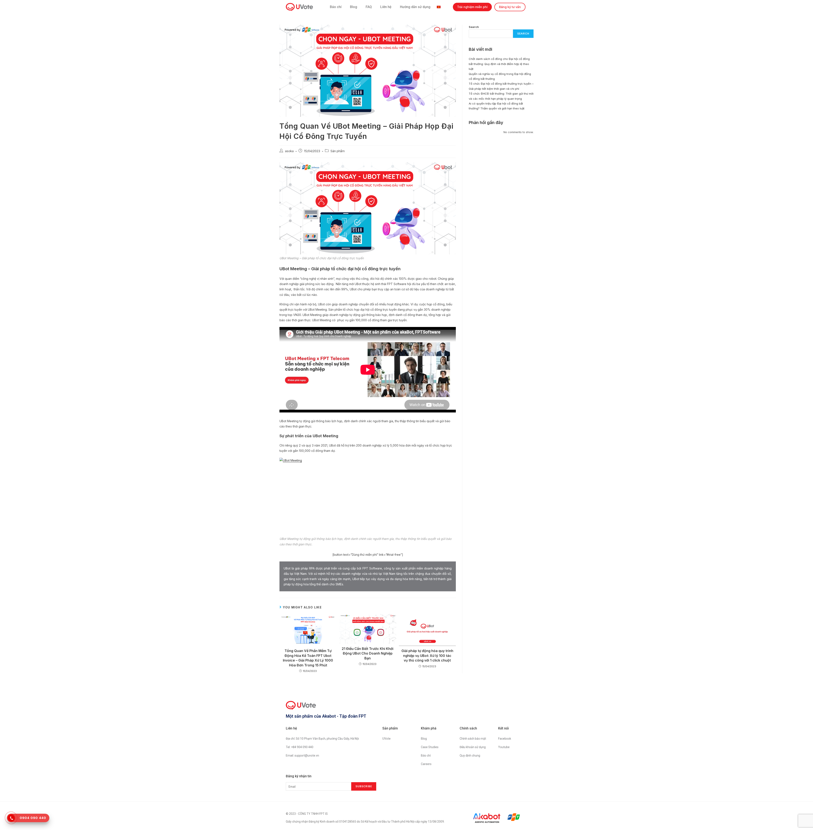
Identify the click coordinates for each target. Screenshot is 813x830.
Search (474, 27)
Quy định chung (470, 755)
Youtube (504, 747)
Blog (353, 7)
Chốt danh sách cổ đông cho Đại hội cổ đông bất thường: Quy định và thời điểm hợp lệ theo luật (499, 63)
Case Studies (429, 747)
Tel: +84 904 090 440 (299, 747)
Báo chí (336, 7)
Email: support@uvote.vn (302, 755)
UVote (386, 738)
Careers (426, 764)
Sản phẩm (337, 151)
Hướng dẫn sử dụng (415, 7)
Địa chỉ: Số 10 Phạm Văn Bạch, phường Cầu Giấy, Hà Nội (322, 738)
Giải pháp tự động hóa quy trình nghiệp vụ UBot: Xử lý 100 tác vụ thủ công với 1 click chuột (427, 655)
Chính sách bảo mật (473, 738)
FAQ (369, 7)
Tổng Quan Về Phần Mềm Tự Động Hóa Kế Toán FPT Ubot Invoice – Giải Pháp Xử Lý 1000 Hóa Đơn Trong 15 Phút (308, 658)
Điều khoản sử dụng (473, 747)
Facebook (504, 738)
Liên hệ (385, 7)
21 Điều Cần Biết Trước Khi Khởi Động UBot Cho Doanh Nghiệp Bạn (367, 653)
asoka (289, 151)
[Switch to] (440, 7)
